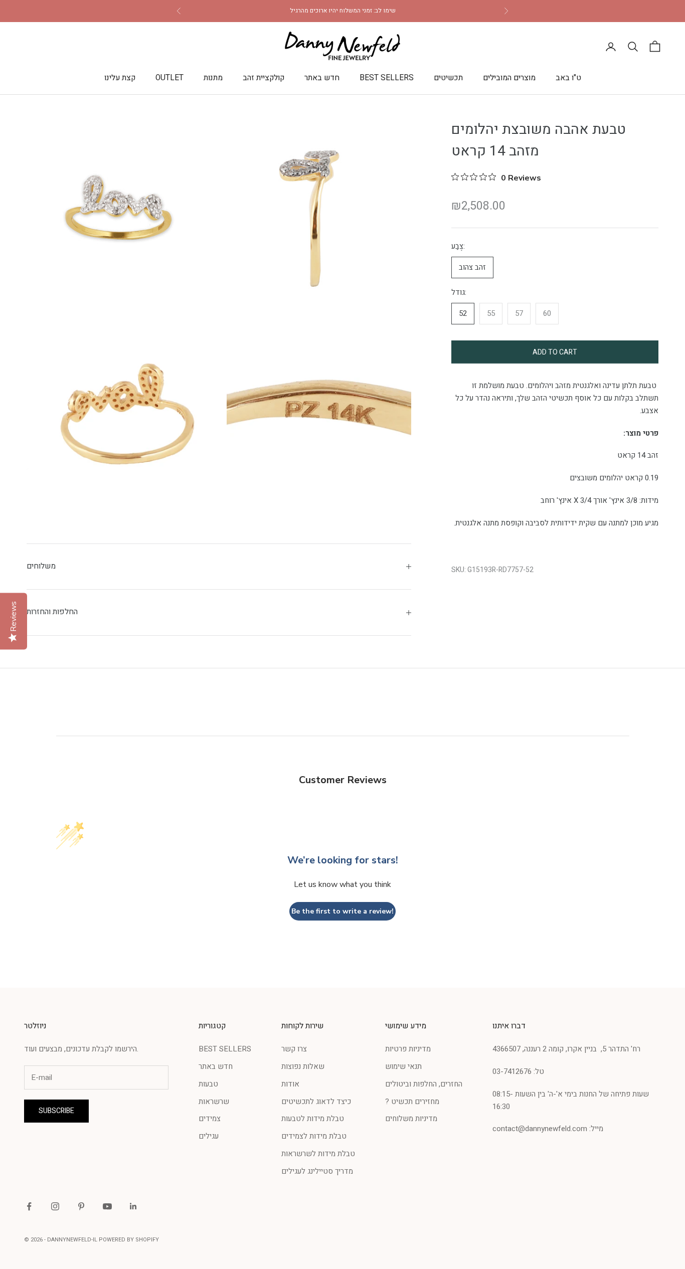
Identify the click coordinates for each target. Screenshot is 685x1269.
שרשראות (214, 1101)
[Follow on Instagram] (55, 1206)
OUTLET (169, 78)
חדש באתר (321, 78)
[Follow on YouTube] (107, 1206)
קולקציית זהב (263, 78)
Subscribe (56, 1111)
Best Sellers (387, 78)
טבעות (208, 1084)
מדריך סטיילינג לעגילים (317, 1171)
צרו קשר (294, 1048)
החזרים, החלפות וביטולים (423, 1084)
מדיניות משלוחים (411, 1118)
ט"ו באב (568, 78)
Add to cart (555, 351)
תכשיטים (448, 78)
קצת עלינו (119, 78)
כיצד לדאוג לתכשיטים (316, 1101)
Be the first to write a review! (342, 911)
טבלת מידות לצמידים (314, 1136)
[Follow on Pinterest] (81, 1206)
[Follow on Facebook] (29, 1206)
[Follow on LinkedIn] (133, 1206)
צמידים (210, 1118)
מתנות (213, 78)
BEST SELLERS (225, 1048)
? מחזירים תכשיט (412, 1101)
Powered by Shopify (129, 1239)
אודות (290, 1084)
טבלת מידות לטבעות (312, 1118)
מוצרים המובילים (509, 78)
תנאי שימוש (403, 1066)
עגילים (209, 1136)
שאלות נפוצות (302, 1066)
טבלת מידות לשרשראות (318, 1153)
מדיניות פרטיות (408, 1048)
